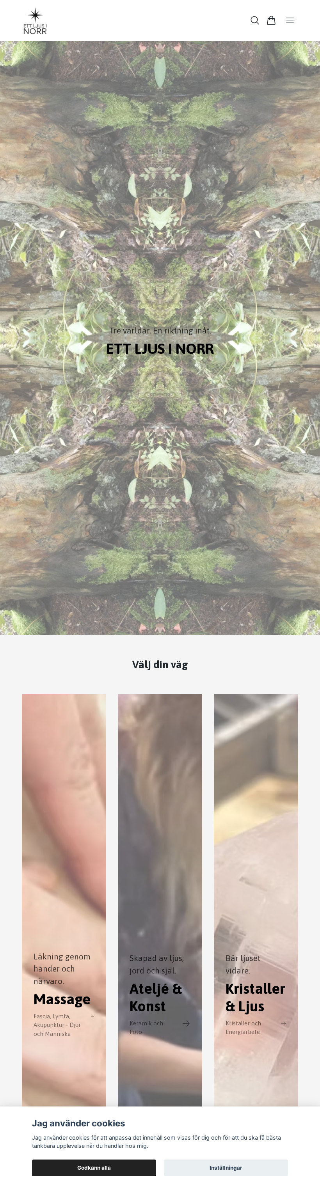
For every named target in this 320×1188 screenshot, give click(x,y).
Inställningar (226, 1168)
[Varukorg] (271, 20)
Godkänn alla (94, 1168)
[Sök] (255, 20)
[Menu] (290, 20)
